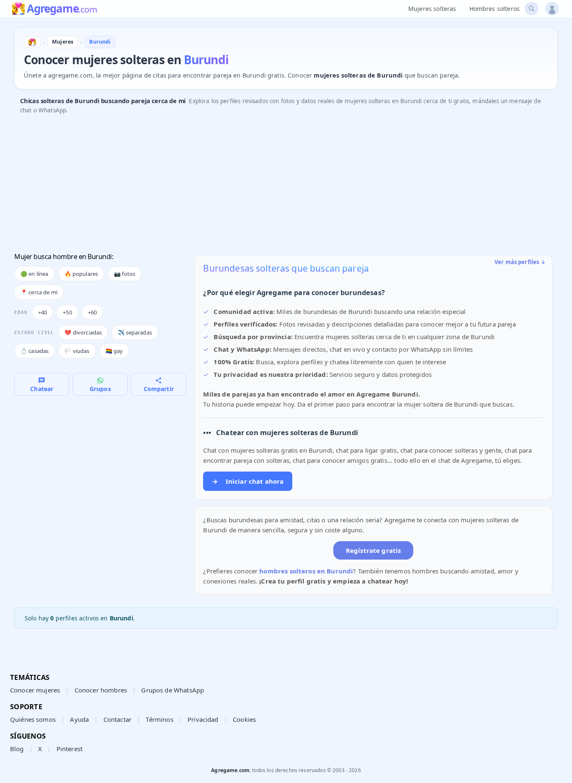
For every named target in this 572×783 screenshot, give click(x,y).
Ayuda (79, 719)
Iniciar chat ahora (247, 481)
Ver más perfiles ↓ (520, 262)
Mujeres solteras (432, 9)
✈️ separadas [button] (135, 332)
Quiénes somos (33, 719)
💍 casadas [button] (35, 351)
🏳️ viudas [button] (76, 351)
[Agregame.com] (32, 42)
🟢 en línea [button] (35, 273)
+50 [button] (67, 312)
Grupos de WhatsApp (172, 690)
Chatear (41, 389)
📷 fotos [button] (124, 273)
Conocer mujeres (35, 690)
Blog (17, 748)
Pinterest (69, 748)
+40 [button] (42, 312)
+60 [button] (92, 312)
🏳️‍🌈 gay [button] (114, 351)
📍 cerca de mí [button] (39, 292)
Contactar (117, 719)
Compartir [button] (159, 389)
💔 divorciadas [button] (83, 332)
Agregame (62, 9)
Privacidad (203, 719)
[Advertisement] (265, 184)
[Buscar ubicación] (531, 8)
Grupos (100, 389)
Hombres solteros (494, 9)
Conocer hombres (101, 690)
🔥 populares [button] (81, 273)
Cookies (244, 719)
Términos (159, 719)
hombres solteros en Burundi (306, 571)
